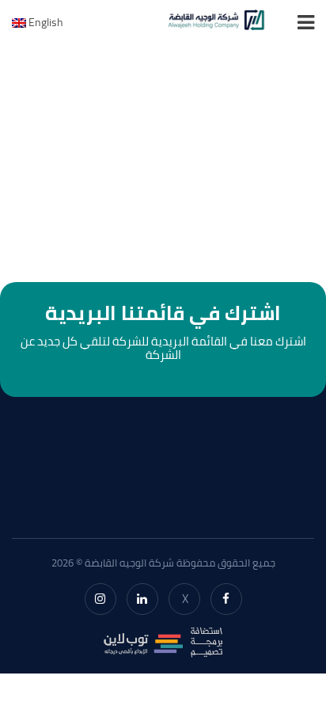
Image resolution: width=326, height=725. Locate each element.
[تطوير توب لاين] (163, 640)
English (44, 22)
